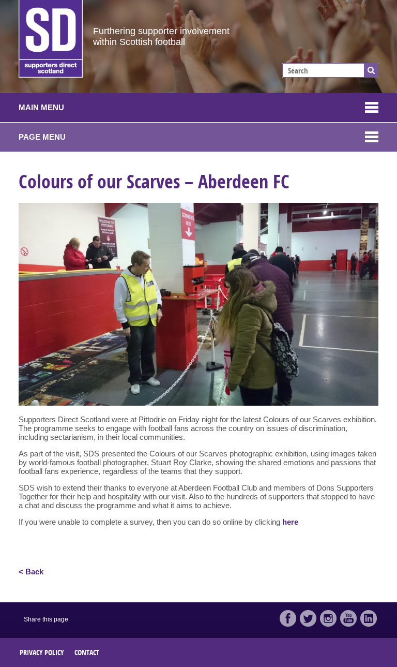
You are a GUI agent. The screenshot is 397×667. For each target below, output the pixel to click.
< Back (31, 571)
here (290, 521)
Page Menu (42, 136)
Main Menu (41, 107)
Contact (86, 652)
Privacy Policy (42, 652)
